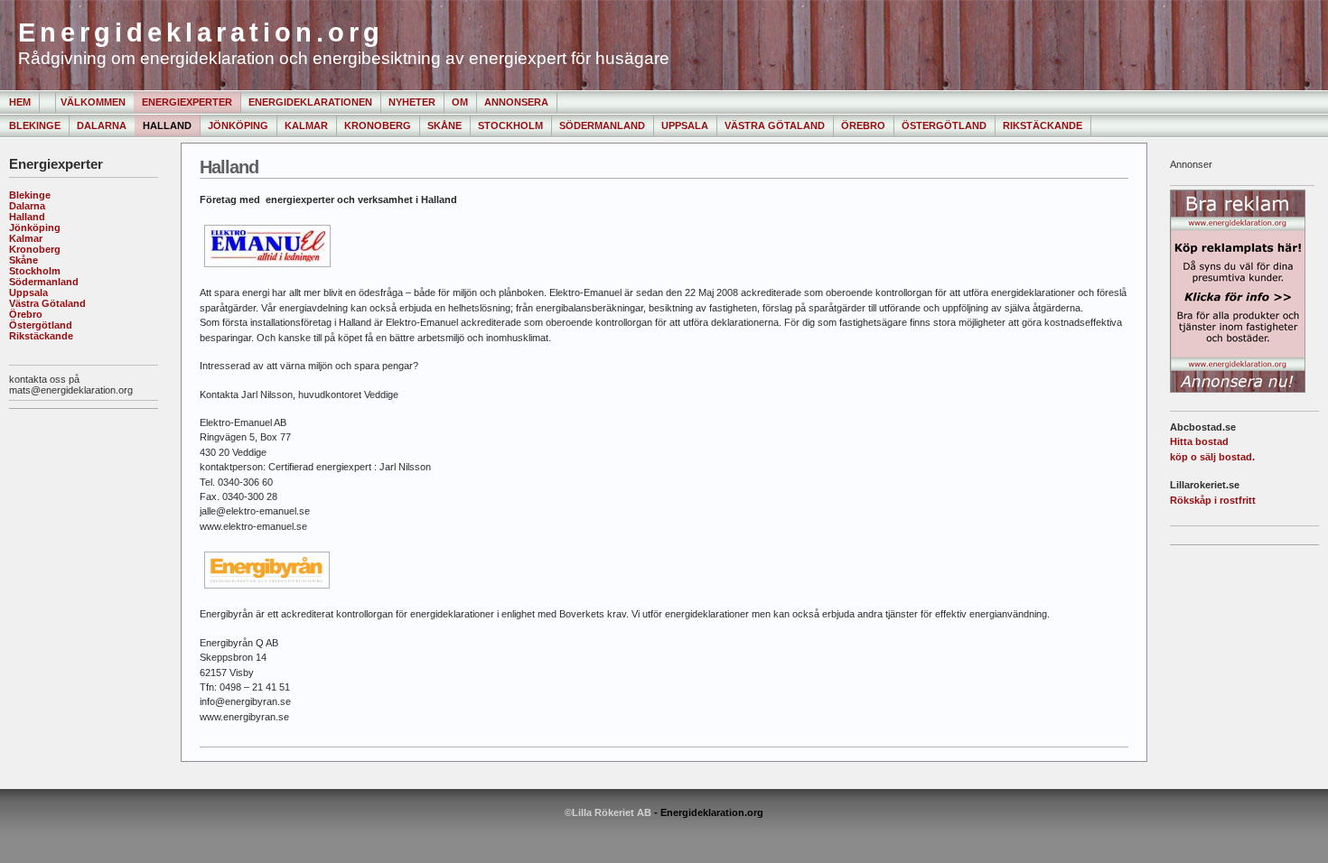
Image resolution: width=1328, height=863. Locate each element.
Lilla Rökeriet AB (611, 812)
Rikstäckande (1042, 125)
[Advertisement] (65, 469)
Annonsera (516, 102)
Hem (20, 102)
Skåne (444, 125)
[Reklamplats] (1237, 389)
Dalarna (101, 125)
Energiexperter (187, 102)
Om (460, 102)
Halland (167, 125)
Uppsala (684, 125)
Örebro (863, 125)
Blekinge (35, 125)
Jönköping (238, 125)
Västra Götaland (775, 125)
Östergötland (944, 125)
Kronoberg (377, 125)
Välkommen (93, 102)
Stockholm (510, 125)
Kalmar (306, 125)
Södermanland (602, 125)
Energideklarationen (310, 102)
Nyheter (411, 102)
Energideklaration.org (201, 32)
